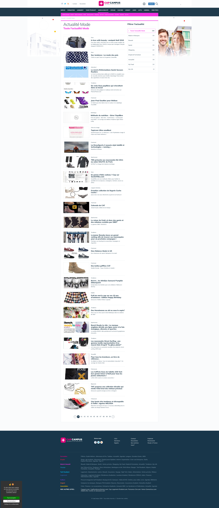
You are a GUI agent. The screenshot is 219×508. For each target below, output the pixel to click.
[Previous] (75, 416)
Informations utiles (87, 476)
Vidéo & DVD (123, 480)
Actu (140, 10)
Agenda (146, 10)
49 (107, 416)
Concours (115, 480)
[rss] (68, 4)
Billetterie (154, 480)
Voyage (112, 10)
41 (81, 416)
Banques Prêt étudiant (103, 483)
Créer (82, 486)
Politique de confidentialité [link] (11, 504)
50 (110, 416)
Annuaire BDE (120, 486)
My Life (126, 14)
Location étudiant (122, 475)
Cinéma (130, 480)
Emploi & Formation (109, 14)
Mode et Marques (141, 35)
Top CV (101, 461)
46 (97, 416)
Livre (142, 480)
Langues (128, 456)
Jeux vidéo (136, 480)
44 (91, 416)
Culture (120, 10)
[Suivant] (113, 416)
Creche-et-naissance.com (97, 491)
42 (84, 416)
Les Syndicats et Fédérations (135, 486)
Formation (71, 10)
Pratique (97, 469)
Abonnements (92, 472)
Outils (146, 459)
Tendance (122, 14)
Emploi (63, 10)
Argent (127, 10)
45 (94, 416)
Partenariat (151, 441)
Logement (80, 10)
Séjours (148, 467)
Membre (145, 4)
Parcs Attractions (105, 467)
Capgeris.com (85, 489)
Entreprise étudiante (109, 486)
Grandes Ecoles (137, 456)
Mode (130, 472)
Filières (83, 456)
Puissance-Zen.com (134, 489)
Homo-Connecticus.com (148, 489)
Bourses (113, 483)
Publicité (150, 438)
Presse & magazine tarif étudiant (91, 480)
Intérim (118, 459)
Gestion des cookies (122, 498)
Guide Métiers (90, 456)
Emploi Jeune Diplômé (109, 459)
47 (100, 416)
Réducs (154, 472)
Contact (75, 4)
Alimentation (137, 472)
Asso (134, 10)
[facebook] (62, 4)
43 (88, 416)
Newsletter (83, 4)
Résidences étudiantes (108, 475)
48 (103, 416)
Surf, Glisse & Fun (86, 467)
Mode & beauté (103, 10)
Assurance (111, 472)
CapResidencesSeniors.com (99, 489)
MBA (144, 456)
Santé (84, 14)
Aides (143, 475)
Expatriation (125, 459)
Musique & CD (107, 480)
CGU (115, 438)
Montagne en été (117, 467)
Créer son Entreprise (136, 459)
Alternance (97, 459)
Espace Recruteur (86, 461)
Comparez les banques (88, 483)
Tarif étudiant (91, 10)
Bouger (133, 467)
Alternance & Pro (101, 456)
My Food (102, 14)
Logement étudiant (94, 475)
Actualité (117, 14)
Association (64, 486)
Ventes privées (90, 14)
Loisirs (100, 472)
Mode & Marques (79, 14)
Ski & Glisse (126, 467)
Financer (149, 475)
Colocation (84, 475)
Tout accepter (11, 498)
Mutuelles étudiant (145, 483)
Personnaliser (11, 501)
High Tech (155, 10)
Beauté (72, 14)
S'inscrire (151, 3)
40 (78, 416)
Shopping (97, 14)
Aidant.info (84, 491)
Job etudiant (89, 459)
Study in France (152, 443)
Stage (83, 459)
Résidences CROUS (134, 475)
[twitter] (65, 4)
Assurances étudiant (131, 483)
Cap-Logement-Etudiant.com (118, 489)
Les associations (96, 486)
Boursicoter (120, 483)
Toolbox (109, 456)
